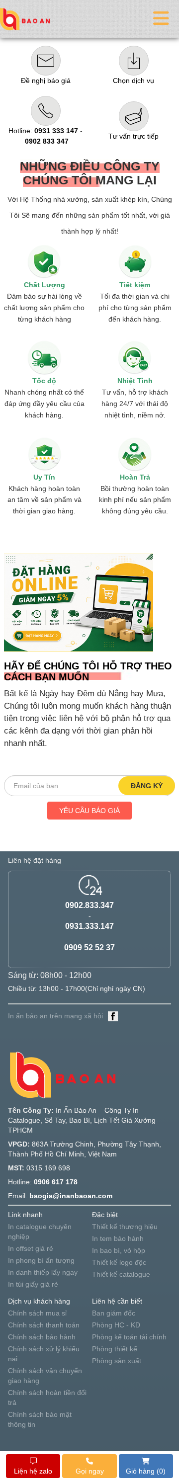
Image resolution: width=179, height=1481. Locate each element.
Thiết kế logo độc (119, 1262)
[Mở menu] (161, 18)
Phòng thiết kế (114, 1349)
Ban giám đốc (113, 1313)
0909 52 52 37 (89, 947)
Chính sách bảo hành (42, 1337)
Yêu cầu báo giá (89, 811)
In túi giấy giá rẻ (33, 1284)
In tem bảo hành (118, 1238)
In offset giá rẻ (30, 1248)
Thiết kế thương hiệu (125, 1227)
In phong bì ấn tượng (41, 1260)
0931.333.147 (89, 926)
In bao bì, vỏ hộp (118, 1250)
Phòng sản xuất (116, 1361)
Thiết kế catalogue (121, 1274)
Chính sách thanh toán (44, 1325)
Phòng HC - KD (116, 1325)
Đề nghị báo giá (46, 80)
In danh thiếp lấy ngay (43, 1272)
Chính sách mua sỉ (37, 1313)
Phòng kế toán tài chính (129, 1337)
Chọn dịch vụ (133, 80)
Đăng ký (147, 786)
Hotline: (43, 131)
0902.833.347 (89, 905)
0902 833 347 (47, 141)
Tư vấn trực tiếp (133, 136)
